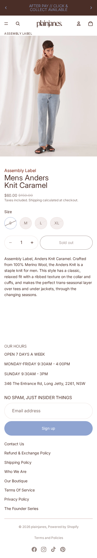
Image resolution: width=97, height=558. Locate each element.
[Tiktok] (53, 549)
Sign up (48, 428)
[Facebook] (34, 549)
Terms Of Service (19, 490)
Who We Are (15, 471)
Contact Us (14, 444)
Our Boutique (15, 481)
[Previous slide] (6, 8)
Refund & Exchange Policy (27, 453)
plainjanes (38, 527)
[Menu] (6, 23)
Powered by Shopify (63, 527)
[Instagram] (43, 549)
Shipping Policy (18, 462)
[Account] (79, 24)
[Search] (18, 24)
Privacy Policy (16, 499)
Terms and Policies (48, 538)
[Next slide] (91, 8)
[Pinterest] (63, 549)
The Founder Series (21, 508)
